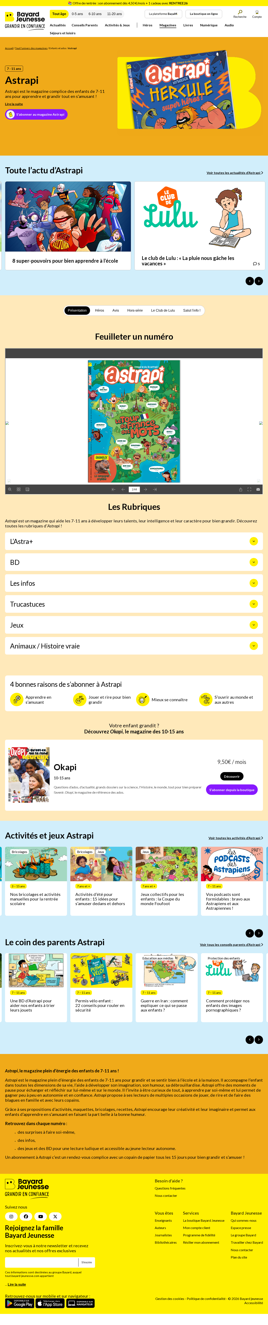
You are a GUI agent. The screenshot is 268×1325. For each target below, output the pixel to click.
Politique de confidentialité (206, 1299)
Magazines (168, 25)
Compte (257, 16)
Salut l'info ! (191, 310)
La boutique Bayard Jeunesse (203, 1220)
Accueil (9, 48)
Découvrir (232, 776)
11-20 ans (114, 14)
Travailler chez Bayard (247, 1242)
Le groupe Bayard (243, 1235)
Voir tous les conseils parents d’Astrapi (230, 944)
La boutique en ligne (204, 13)
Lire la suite (14, 104)
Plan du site (239, 1257)
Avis (115, 310)
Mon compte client (196, 1228)
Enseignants (163, 1220)
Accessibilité (253, 1303)
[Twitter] (55, 1216)
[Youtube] (40, 1216)
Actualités (58, 25)
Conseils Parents (85, 25)
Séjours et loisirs (63, 33)
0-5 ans (77, 14)
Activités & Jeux (117, 25)
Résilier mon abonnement (201, 1242)
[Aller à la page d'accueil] (25, 29)
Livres (188, 25)
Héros (147, 25)
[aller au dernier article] (250, 933)
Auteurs (160, 1228)
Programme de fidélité (199, 1235)
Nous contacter (166, 1196)
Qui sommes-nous (243, 1220)
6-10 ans (95, 14)
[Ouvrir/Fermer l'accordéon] (254, 541)
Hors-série (135, 310)
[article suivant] (259, 933)
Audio (229, 25)
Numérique (209, 25)
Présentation (77, 310)
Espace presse (241, 1228)
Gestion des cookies (169, 1299)
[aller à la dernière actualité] (250, 281)
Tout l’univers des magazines (31, 48)
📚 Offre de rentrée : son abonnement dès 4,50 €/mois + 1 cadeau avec (128, 3)
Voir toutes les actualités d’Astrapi (234, 173)
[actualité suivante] (259, 281)
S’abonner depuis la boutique (231, 790)
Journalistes (163, 1235)
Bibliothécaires (166, 1242)
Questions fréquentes (170, 1188)
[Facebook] (26, 1216)
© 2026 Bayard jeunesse (245, 1299)
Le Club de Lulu (163, 310)
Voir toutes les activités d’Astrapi (235, 838)
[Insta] (11, 1216)
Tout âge (59, 14)
